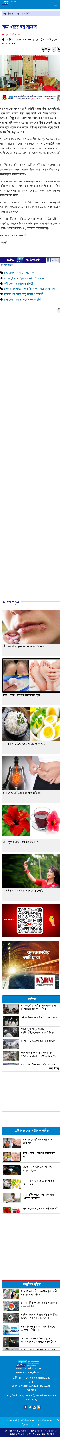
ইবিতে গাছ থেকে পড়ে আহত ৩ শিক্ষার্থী (23, 294)
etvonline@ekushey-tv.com (35, 1386)
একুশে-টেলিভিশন (36, 1430)
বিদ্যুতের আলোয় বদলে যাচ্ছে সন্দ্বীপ (22, 299)
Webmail (31, 1390)
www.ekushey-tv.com (29, 1372)
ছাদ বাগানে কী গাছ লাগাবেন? (19, 273)
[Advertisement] (30, 1246)
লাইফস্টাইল (24, 13)
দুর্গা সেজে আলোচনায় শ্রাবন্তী (18, 283)
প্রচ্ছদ (9, 13)
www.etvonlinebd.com (29, 1368)
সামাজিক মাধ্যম (45, 1420)
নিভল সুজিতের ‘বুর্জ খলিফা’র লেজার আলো (26, 278)
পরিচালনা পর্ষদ (27, 1420)
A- (49, 49)
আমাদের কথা (11, 1420)
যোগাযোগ (36, 1424)
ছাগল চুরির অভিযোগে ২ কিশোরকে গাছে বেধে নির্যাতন (31, 289)
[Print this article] (43, 49)
